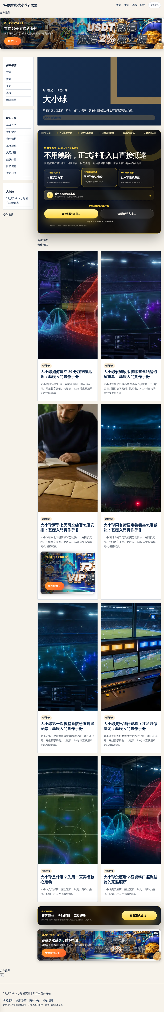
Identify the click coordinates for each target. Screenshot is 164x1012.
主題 (126, 5)
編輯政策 (11, 99)
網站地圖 (48, 1000)
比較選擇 (11, 166)
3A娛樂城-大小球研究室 (20, 5)
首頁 (8, 72)
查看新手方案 (127, 213)
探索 (118, 5)
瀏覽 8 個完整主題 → (54, 117)
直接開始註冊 (71, 213)
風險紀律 (11, 152)
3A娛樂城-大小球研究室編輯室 (17, 200)
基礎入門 (11, 125)
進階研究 (11, 173)
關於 (142, 5)
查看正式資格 (139, 915)
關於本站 (34, 1000)
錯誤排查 (11, 159)
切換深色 (154, 5)
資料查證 (11, 131)
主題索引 (8, 1000)
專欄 (134, 5)
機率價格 (11, 138)
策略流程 (11, 145)
